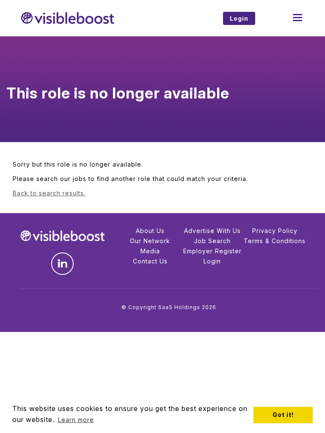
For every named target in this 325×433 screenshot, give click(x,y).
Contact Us (150, 261)
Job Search (212, 240)
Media (150, 251)
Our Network (150, 240)
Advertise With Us (212, 230)
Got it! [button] (283, 414)
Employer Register (212, 251)
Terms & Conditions (275, 240)
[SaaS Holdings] (87, 18)
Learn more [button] (76, 419)
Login (212, 261)
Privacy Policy (274, 230)
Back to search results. (49, 193)
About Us (150, 230)
